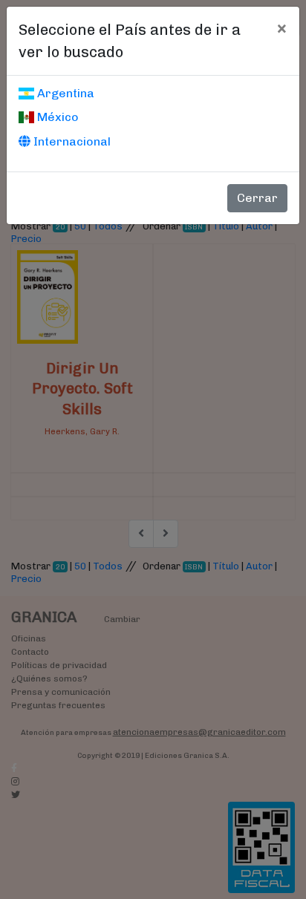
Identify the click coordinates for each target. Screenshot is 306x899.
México (56, 117)
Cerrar (257, 198)
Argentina (64, 93)
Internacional (70, 141)
